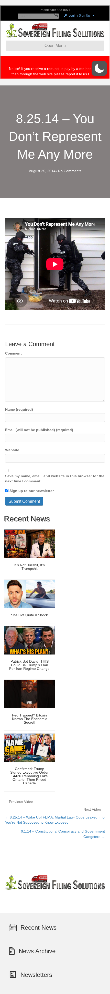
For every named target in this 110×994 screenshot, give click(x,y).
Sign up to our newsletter (31, 491)
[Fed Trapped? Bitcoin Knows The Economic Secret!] (29, 694)
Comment (13, 353)
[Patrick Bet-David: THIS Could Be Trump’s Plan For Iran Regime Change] (29, 640)
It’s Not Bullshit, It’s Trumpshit (29, 567)
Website (12, 450)
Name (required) (19, 409)
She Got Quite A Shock (29, 615)
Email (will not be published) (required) (39, 430)
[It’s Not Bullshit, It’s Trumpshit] (29, 544)
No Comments (69, 171)
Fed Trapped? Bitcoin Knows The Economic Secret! (29, 718)
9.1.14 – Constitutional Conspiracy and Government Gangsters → (63, 833)
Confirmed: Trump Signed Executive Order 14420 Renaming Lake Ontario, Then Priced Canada (29, 776)
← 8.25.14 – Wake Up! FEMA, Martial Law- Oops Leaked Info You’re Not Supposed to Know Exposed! (55, 819)
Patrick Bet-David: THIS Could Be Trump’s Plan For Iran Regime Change (29, 665)
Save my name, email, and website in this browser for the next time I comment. (54, 478)
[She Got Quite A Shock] (29, 594)
